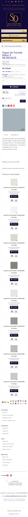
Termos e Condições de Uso (9, 420)
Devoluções (5, 431)
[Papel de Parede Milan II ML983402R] (14, 120)
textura (9, 168)
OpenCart (17, 514)
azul (23, 168)
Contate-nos (5, 428)
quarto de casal (18, 168)
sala (13, 168)
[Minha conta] (12, 1)
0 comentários (22, 93)
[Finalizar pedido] (21, 1)
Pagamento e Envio (6, 418)
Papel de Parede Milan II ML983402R (13, 46)
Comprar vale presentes (8, 444)
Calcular (23, 101)
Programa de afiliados (7, 446)
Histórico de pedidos (7, 459)
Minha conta (5, 457)
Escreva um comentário (20, 95)
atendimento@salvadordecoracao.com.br (16, 496)
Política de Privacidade (7, 415)
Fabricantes (5, 441)
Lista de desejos (6, 462)
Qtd (3, 80)
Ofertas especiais (6, 449)
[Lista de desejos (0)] (15, 1)
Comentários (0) (14, 135)
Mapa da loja (5, 433)
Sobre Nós (4, 412)
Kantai (7, 61)
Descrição (6, 135)
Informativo (5, 465)
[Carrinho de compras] (18, 1)
